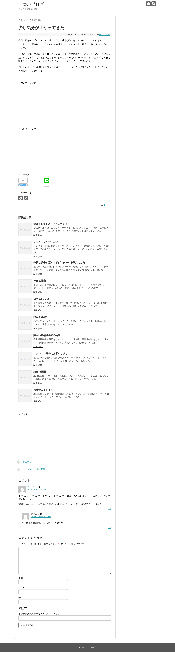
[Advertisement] (64, 104)
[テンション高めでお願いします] (25, 359)
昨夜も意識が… (42, 317)
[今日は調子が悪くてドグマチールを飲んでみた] (25, 268)
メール (22, 588)
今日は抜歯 (39, 280)
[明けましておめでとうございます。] (25, 229)
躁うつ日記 (104, 34)
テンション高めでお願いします (50, 353)
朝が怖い (27, 462)
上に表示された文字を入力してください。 (39, 614)
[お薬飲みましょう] (25, 395)
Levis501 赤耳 (41, 299)
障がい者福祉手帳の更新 (47, 335)
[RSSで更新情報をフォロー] (153, 3)
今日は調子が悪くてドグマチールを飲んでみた (59, 262)
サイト (21, 598)
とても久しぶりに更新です (36, 469)
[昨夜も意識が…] (25, 323)
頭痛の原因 (39, 371)
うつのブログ (31, 4)
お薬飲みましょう (43, 390)
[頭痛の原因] (25, 377)
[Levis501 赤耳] (25, 304)
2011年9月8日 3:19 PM (36, 490)
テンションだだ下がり (45, 242)
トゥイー (31, 487)
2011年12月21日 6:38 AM (41, 517)
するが (106, 205)
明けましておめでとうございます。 (53, 223)
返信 (109, 509)
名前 (21, 577)
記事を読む (38, 235)
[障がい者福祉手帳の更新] (25, 341)
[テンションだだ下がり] (25, 247)
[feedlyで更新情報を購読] (148, 3)
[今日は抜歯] (25, 286)
